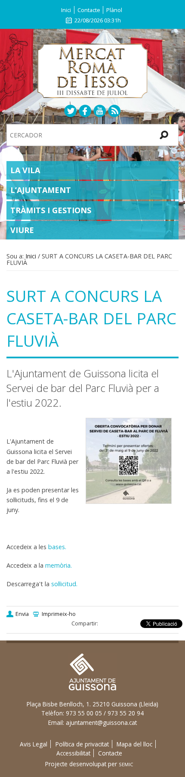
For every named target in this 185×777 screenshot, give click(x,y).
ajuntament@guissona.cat (101, 722)
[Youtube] (99, 110)
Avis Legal (33, 744)
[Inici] (92, 70)
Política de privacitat (82, 744)
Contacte (88, 10)
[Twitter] (70, 110)
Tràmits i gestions (50, 210)
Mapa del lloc (134, 744)
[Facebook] (85, 110)
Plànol (114, 10)
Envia (22, 614)
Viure (22, 230)
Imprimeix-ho (59, 614)
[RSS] (114, 110)
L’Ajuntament (40, 190)
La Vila (25, 170)
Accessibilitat (73, 753)
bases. (57, 547)
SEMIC (126, 764)
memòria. (58, 565)
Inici (66, 10)
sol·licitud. (64, 584)
